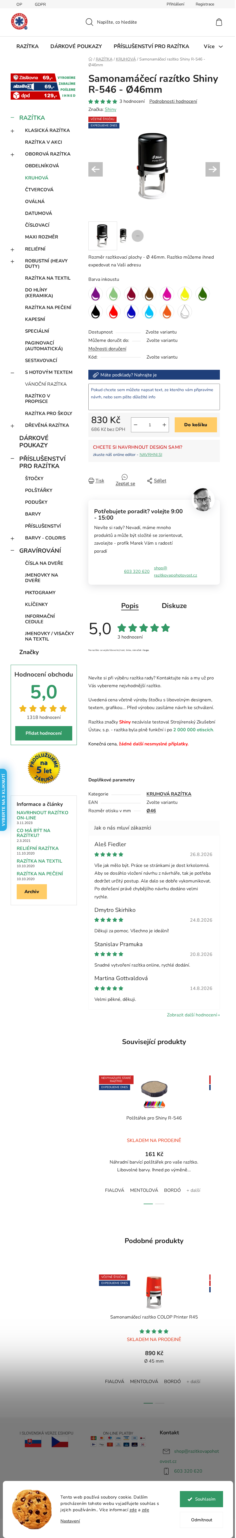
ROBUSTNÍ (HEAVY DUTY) (46, 264)
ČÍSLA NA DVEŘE (44, 563)
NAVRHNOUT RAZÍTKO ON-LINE (42, 815)
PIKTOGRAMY (40, 593)
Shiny (110, 109)
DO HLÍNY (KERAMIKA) (39, 293)
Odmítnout (201, 1520)
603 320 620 (137, 571)
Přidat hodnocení (44, 733)
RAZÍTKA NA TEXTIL (48, 278)
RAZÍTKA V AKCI (43, 142)
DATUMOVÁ (38, 213)
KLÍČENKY (36, 604)
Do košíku (195, 425)
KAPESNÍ (35, 319)
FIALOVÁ (114, 1190)
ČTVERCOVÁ (39, 190)
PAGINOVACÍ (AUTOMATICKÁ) (44, 346)
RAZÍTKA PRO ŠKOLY (48, 413)
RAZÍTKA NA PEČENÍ (48, 307)
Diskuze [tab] (174, 605)
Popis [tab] (130, 605)
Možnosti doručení (107, 349)
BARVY (33, 514)
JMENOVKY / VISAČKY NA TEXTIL (49, 636)
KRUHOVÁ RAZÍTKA (168, 794)
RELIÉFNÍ (35, 249)
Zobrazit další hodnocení (192, 1015)
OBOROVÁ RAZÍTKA (48, 154)
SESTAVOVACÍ (41, 360)
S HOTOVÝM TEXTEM (49, 372)
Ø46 (151, 811)
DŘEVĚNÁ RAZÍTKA (47, 425)
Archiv (31, 892)
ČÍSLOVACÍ (37, 225)
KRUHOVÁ (36, 178)
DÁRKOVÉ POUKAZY (33, 441)
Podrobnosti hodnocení (173, 101)
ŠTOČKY (34, 479)
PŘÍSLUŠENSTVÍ (43, 526)
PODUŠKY (36, 502)
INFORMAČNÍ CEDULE (40, 619)
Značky (29, 652)
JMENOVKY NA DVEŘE (41, 578)
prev (93, 1138)
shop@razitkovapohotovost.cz (175, 571)
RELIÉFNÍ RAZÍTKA (38, 848)
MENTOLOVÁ (144, 1190)
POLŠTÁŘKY (38, 490)
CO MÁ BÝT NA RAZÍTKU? (33, 833)
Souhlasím (205, 1499)
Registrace (205, 4)
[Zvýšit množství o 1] (164, 425)
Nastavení (70, 1521)
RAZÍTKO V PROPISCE (37, 399)
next (215, 1138)
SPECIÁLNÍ (37, 331)
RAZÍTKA (32, 118)
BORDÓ (172, 1190)
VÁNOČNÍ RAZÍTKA (46, 384)
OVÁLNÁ (35, 201)
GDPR (40, 4)
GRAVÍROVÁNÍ (40, 551)
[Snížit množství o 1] (135, 425)
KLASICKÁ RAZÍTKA (47, 130)
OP (19, 4)
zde (133, 1510)
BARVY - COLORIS (45, 538)
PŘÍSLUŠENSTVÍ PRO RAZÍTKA (42, 462)
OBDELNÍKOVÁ (42, 166)
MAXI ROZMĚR (41, 237)
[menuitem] (27, 46)
